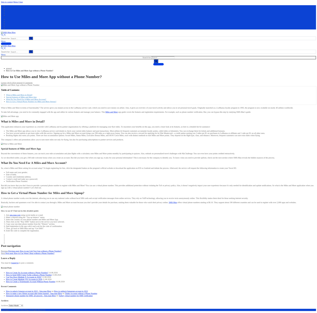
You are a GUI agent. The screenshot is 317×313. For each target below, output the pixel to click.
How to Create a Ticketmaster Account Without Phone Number (30, 282)
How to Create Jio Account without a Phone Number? (27, 273)
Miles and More (111, 112)
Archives (4, 305)
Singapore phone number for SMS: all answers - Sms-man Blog (31, 296)
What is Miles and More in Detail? (19, 95)
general (19, 83)
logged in (15, 263)
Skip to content (7, 2)
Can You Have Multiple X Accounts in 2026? (24, 277)
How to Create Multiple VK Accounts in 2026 (24, 279)
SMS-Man (6, 43)
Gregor (4, 83)
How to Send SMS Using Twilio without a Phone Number (29, 275)
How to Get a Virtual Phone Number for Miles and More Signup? (31, 101)
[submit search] (31, 38)
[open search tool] (3, 35)
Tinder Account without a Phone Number (81, 293)
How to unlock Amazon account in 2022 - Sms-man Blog (28, 291)
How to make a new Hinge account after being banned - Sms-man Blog (34, 293)
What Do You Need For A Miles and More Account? (26, 99)
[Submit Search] (156, 61)
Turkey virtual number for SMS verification (76, 296)
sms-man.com (15, 215)
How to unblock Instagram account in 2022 (71, 291)
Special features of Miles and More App (21, 97)
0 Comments (27, 83)
